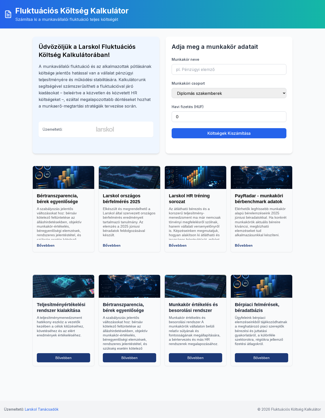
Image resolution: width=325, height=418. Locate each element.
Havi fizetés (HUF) (188, 107)
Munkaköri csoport (188, 83)
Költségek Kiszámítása (229, 133)
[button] (66, 14)
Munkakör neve (185, 59)
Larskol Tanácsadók (42, 409)
